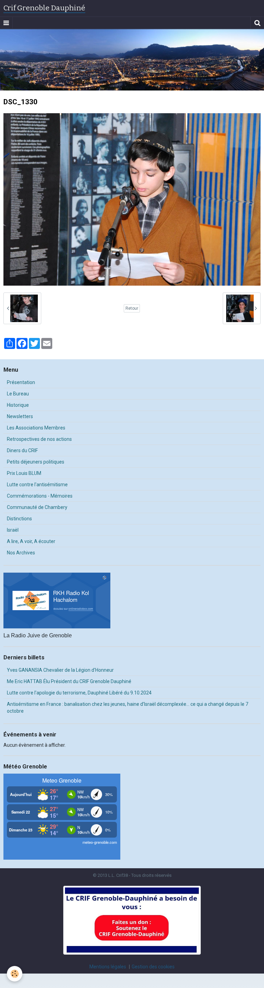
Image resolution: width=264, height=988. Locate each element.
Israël (13, 530)
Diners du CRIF (22, 450)
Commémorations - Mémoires (40, 496)
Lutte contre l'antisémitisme (37, 484)
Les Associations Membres (36, 428)
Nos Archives (21, 552)
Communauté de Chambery (37, 507)
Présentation (21, 382)
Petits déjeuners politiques (35, 462)
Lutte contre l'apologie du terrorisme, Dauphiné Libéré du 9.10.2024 (79, 692)
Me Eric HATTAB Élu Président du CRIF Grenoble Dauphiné (69, 681)
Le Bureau (18, 393)
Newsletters (20, 416)
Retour (131, 308)
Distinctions (19, 518)
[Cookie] (14, 973)
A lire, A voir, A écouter (31, 541)
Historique (18, 405)
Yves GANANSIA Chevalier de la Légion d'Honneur (60, 670)
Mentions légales (107, 966)
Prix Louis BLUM (24, 473)
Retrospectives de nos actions (39, 439)
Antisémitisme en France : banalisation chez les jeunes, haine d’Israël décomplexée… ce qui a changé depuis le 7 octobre (127, 707)
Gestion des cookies (153, 966)
